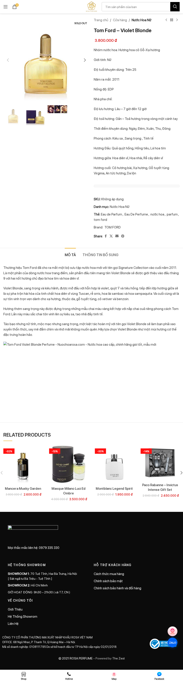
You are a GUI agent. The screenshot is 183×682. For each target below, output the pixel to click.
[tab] (70, 254)
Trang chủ (101, 20)
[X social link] (111, 236)
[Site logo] (91, 6)
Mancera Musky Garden (23, 488)
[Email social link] (117, 236)
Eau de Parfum (111, 214)
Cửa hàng (120, 20)
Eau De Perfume (136, 214)
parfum (172, 214)
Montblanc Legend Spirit (114, 488)
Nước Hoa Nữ (141, 20)
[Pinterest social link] (123, 236)
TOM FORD (112, 227)
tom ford (100, 219)
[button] (7, 60)
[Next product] (177, 20)
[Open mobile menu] (5, 6)
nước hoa (157, 214)
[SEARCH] (175, 6)
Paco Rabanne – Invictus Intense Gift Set (160, 487)
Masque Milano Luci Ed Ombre (68, 490)
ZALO (172, 642)
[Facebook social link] (105, 236)
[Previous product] (166, 20)
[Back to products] (171, 20)
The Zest (118, 658)
